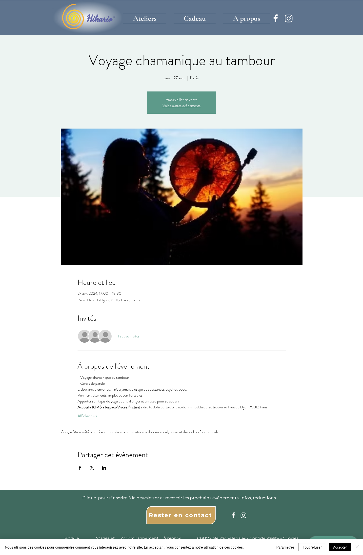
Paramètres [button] (285, 547)
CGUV (203, 538)
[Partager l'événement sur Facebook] (80, 468)
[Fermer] (357, 547)
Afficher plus (87, 416)
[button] (146, 17)
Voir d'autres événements (181, 105)
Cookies (291, 538)
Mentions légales (229, 538)
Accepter (340, 547)
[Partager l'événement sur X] (92, 468)
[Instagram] (288, 18)
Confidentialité (264, 538)
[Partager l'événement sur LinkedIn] (104, 468)
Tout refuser (312, 547)
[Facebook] (275, 18)
